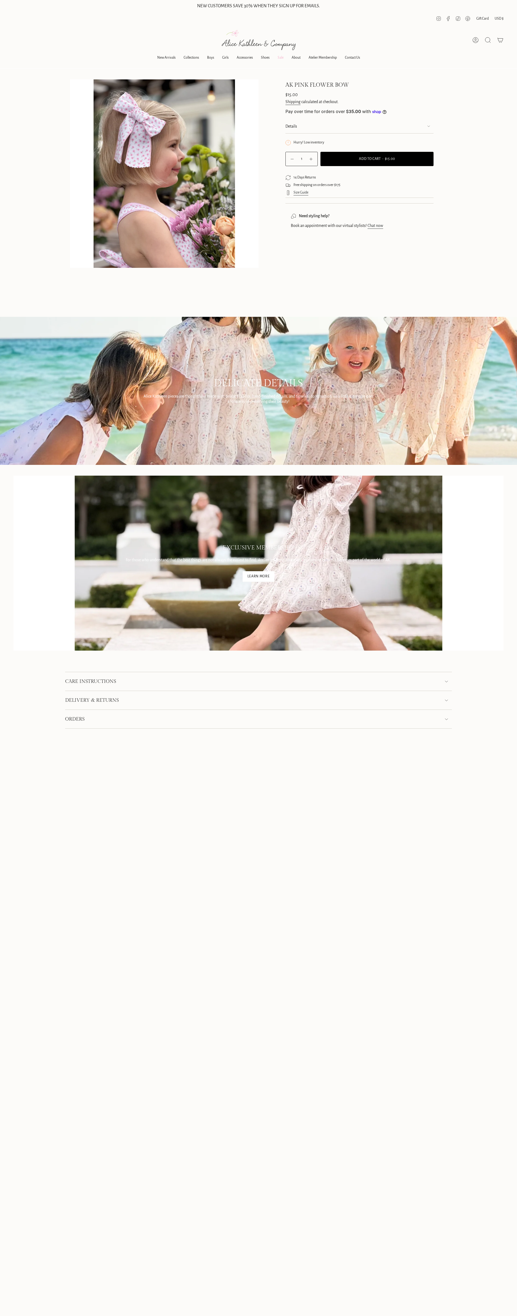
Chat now (375, 225)
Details (291, 126)
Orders (75, 719)
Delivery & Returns (92, 700)
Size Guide (301, 192)
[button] (166, 58)
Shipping (293, 102)
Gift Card (482, 18)
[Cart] (500, 40)
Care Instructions (90, 681)
